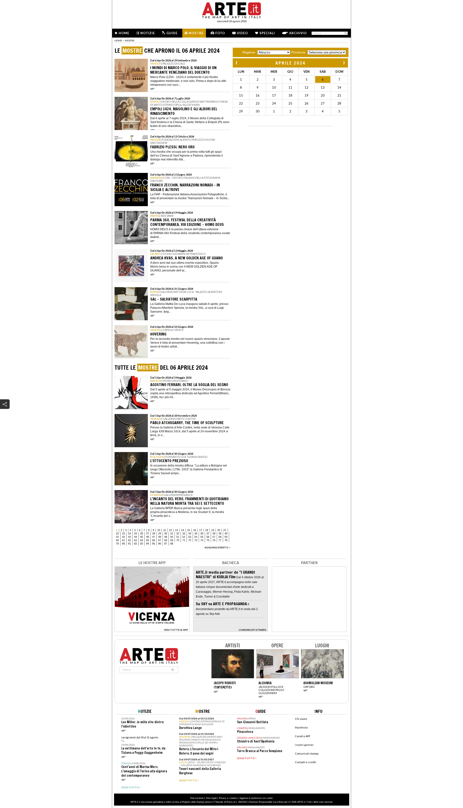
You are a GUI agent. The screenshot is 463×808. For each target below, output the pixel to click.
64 (141, 540)
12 (170, 530)
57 (213, 536)
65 (147, 540)
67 (159, 540)
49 (165, 536)
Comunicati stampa (307, 753)
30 (165, 533)
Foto (220, 33)
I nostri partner (304, 744)
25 (135, 533)
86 (159, 543)
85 (153, 543)
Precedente (237, 63)
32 (177, 533)
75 (207, 540)
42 (123, 536)
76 (213, 540)
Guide (171, 33)
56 (207, 536)
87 (165, 543)
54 (195, 536)
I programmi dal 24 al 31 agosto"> (143, 745)
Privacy (222, 798)
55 (201, 536)
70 (177, 540)
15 (188, 530)
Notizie (147, 33)
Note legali (211, 798)
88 (171, 543)
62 (129, 540)
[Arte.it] (231, 9)
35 (195, 533)
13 (176, 530)
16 (194, 530)
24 (129, 533)
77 (219, 540)
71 (183, 540)
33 (183, 533)
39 (219, 533)
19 (212, 530)
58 (219, 536)
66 (153, 540)
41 (117, 536)
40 (226, 533)
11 (164, 530)
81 (129, 543)
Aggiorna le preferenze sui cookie (256, 798)
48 (159, 536)
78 (226, 540)
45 (141, 536)
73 (195, 540)
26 (141, 533)
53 (189, 536)
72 (189, 540)
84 (147, 543)
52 (183, 536)
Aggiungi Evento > (217, 547)
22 (117, 533)
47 (153, 536)
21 (224, 530)
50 (171, 536)
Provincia (298, 52)
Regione (248, 52)
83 (141, 543)
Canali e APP (302, 736)
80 (123, 543)
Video (242, 33)
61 (123, 540)
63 (135, 540)
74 (201, 540)
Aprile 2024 (290, 63)
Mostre (196, 33)
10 (158, 530)
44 (135, 536)
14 (182, 530)
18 (206, 530)
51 (177, 536)
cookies (233, 798)
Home (124, 33)
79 (117, 543)
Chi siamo (301, 718)
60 (117, 540)
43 (129, 536)
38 (213, 533)
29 (159, 533)
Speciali (267, 33)
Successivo (344, 63)
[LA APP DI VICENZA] (152, 630)
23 (123, 533)
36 (201, 533)
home (118, 40)
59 (226, 536)
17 (200, 530)
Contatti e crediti (305, 762)
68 (165, 540)
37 (207, 533)
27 (147, 533)
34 (189, 533)
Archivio (298, 33)
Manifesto (301, 727)
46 (147, 536)
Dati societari (197, 798)
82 (135, 543)
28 (153, 533)
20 (218, 530)
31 (171, 533)
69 (171, 540)
